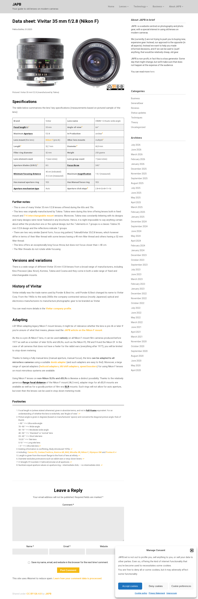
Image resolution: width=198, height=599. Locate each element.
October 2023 (137, 260)
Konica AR (59, 452)
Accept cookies (130, 586)
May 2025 (136, 197)
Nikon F (49, 140)
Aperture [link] (28, 133)
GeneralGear (137, 103)
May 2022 (136, 317)
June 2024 (136, 231)
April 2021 (136, 332)
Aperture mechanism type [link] (26, 188)
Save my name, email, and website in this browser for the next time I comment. (69, 562)
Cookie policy (141, 593)
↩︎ (79, 414)
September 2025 (139, 178)
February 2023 (138, 284)
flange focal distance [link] (34, 382)
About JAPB (175, 6)
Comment (68, 505)
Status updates (138, 113)
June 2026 (136, 149)
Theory (134, 122)
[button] (191, 550)
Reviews (135, 108)
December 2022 (139, 293)
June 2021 (136, 327)
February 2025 (138, 212)
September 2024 (139, 226)
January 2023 (137, 289)
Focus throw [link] (73, 165)
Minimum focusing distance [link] (27, 174)
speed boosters (88, 366)
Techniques (136, 117)
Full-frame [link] (91, 410)
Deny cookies (156, 586)
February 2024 (138, 245)
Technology (139, 6)
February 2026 (138, 159)
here (152, 71)
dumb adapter (58, 362)
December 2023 (139, 255)
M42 (67, 452)
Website (104, 546)
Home (111, 6)
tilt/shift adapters (69, 366)
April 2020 (136, 370)
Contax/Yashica (45, 452)
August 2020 (137, 356)
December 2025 (139, 169)
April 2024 (136, 241)
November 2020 (139, 341)
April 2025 (136, 202)
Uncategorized (138, 127)
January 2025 (137, 217)
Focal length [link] (20, 127)
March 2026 (137, 154)
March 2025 (137, 207)
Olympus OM (95, 452)
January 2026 (137, 164)
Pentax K (110, 452)
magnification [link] (84, 174)
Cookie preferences (181, 586)
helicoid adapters (49, 366)
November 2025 (139, 173)
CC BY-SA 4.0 (34, 593)
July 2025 (135, 188)
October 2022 (137, 303)
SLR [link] (67, 386)
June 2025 (136, 193)
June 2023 (136, 274)
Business (157, 6)
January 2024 (137, 250)
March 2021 (137, 336)
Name (30, 546)
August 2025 (137, 183)
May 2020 (136, 365)
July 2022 (135, 308)
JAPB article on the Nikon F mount (83, 330)
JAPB (16, 4)
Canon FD (32, 452)
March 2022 (137, 322)
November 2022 (139, 298)
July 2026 (135, 145)
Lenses (123, 6)
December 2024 (139, 221)
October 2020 (137, 346)
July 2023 (135, 269)
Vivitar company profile (58, 308)
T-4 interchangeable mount (39, 215)
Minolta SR (75, 452)
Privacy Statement (157, 593)
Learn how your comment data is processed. (77, 578)
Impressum (171, 593)
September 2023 (139, 265)
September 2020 (139, 351)
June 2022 (136, 312)
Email (67, 546)
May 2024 (136, 236)
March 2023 (137, 279)
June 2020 (136, 360)
